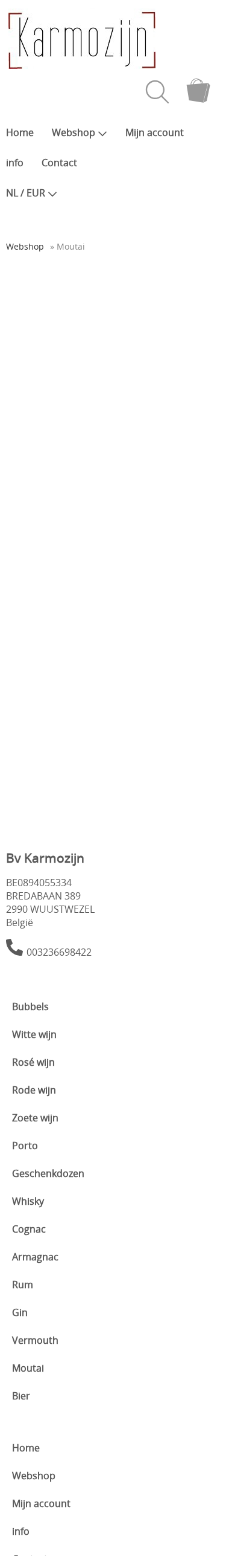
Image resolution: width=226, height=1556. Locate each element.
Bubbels (30, 1006)
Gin (20, 1312)
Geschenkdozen (48, 1173)
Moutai (28, 1368)
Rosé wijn (33, 1062)
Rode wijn (34, 1090)
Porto (25, 1145)
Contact (59, 162)
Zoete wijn (35, 1117)
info (15, 162)
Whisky (28, 1201)
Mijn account (154, 132)
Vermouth (35, 1340)
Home (20, 132)
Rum (22, 1284)
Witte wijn (34, 1034)
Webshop (73, 132)
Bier (21, 1395)
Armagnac (35, 1256)
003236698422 (59, 952)
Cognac (29, 1229)
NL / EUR (25, 192)
